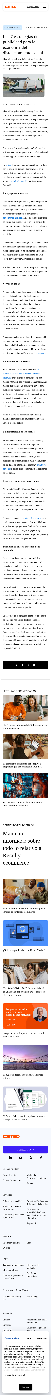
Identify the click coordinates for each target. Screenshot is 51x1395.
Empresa (7, 1325)
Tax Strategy (32, 1296)
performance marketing (13, 218)
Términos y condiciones (13, 1265)
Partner (30, 1183)
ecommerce (41, 353)
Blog (29, 1243)
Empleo (6, 1319)
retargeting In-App (33, 518)
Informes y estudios (11, 1243)
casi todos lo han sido (18, 181)
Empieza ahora (33, 7)
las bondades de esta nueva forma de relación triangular (21, 373)
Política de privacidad (12, 1201)
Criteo (8, 165)
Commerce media (13, 27)
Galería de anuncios (12, 1180)
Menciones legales (11, 1270)
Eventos (6, 1248)
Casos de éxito (9, 1175)
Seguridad (31, 1223)
